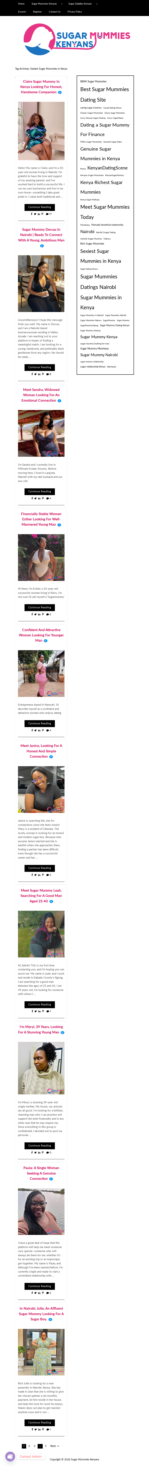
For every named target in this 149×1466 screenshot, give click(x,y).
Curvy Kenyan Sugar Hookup (93, 118)
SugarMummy (109, 320)
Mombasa (85, 225)
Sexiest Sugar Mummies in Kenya (100, 256)
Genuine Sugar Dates (112, 142)
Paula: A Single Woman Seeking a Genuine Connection (41, 1173)
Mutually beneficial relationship (107, 225)
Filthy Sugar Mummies (91, 142)
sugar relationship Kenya (92, 366)
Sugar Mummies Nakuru (90, 320)
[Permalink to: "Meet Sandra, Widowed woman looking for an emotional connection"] (41, 433)
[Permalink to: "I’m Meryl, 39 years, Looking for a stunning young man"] (41, 1068)
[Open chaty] (10, 1456)
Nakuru (107, 239)
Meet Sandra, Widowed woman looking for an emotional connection (40, 395)
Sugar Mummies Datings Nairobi (98, 282)
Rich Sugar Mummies (92, 244)
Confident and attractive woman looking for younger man (41, 635)
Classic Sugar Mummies (91, 113)
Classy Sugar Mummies (114, 113)
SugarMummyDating (89, 326)
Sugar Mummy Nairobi (99, 355)
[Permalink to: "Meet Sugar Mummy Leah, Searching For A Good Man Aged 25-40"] (41, 934)
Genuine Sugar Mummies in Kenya (100, 154)
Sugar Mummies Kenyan (44, 4)
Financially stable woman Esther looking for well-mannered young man (41, 519)
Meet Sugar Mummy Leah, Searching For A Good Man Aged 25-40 (41, 896)
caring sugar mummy (91, 108)
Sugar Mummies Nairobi (115, 315)
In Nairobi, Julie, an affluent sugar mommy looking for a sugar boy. (41, 1314)
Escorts (22, 12)
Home (21, 4)
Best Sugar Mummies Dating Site (104, 95)
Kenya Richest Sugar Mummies (101, 187)
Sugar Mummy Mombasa (94, 348)
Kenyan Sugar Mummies (92, 175)
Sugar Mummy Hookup (90, 331)
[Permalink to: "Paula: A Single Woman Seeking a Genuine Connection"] (41, 1211)
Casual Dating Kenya (112, 108)
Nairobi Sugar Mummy (91, 239)
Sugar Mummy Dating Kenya (114, 325)
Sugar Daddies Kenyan (80, 4)
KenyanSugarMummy (114, 175)
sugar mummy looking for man (94, 344)
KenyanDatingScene (107, 168)
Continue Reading (39, 207)
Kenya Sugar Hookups (90, 200)
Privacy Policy (75, 12)
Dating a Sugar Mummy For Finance (104, 130)
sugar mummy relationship (92, 362)
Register (37, 12)
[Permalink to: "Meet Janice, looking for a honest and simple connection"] (41, 789)
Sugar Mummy (123, 320)
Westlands (111, 367)
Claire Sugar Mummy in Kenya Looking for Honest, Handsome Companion (41, 87)
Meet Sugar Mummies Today (105, 212)
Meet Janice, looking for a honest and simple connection (41, 751)
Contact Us (55, 12)
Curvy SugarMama (115, 118)
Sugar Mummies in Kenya (101, 302)
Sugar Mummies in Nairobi (92, 315)
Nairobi (87, 232)
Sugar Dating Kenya (89, 269)
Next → (54, 1446)
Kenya (83, 169)
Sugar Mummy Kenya (98, 337)
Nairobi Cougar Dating (106, 232)
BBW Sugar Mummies (93, 81)
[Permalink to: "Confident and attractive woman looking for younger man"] (41, 673)
